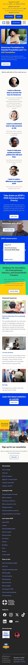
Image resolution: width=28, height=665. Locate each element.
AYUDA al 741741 (14, 12)
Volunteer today (8, 229)
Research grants (6, 532)
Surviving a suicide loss (8, 501)
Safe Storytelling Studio (8, 528)
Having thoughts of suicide (9, 494)
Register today (8, 259)
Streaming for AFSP (7, 589)
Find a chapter (6, 469)
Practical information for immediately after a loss (13, 317)
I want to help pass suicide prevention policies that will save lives (14, 154)
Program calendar (7, 486)
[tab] (5, 263)
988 (10, 4)
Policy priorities (6, 535)
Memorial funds (6, 582)
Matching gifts (6, 573)
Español (19, 16)
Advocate (5, 473)
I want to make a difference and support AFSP (14, 181)
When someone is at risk (9, 504)
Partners (4, 541)
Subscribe (14, 457)
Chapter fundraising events (9, 569)
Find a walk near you (20, 72)
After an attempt (6, 497)
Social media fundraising (9, 592)
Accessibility (9, 16)
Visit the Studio (14, 291)
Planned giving (6, 579)
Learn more (6, 64)
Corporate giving (7, 576)
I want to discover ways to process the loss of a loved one (14, 93)
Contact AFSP (6, 554)
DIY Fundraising (6, 595)
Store (3, 548)
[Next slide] (25, 250)
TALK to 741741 (20, 4)
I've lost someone (7, 352)
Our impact (5, 538)
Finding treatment (7, 507)
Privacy (4, 551)
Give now (4, 566)
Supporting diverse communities (11, 514)
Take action (14, 216)
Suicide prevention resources (10, 510)
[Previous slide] (2, 250)
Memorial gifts (6, 586)
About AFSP (5, 522)
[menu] (24, 22)
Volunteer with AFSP (8, 482)
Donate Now (16, 22)
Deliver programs (7, 476)
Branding (4, 545)
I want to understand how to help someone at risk (14, 126)
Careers (4, 525)
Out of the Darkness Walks (9, 563)
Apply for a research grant (9, 479)
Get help (5, 385)
